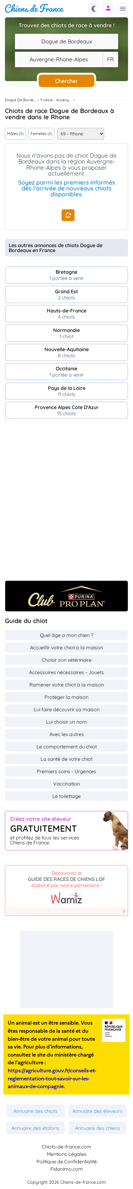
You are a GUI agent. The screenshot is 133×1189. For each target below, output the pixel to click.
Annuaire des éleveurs (97, 1111)
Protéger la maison (66, 697)
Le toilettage (66, 796)
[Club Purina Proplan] (66, 596)
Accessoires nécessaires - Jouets (66, 672)
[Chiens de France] (34, 8)
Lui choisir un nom (66, 722)
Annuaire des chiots (35, 1111)
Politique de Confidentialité (66, 1161)
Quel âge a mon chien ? (66, 635)
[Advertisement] (66, 502)
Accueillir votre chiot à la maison (66, 647)
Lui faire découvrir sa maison (67, 709)
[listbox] (110, 59)
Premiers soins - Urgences (66, 771)
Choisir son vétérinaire (67, 660)
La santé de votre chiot (66, 759)
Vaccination (66, 784)
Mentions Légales (67, 1154)
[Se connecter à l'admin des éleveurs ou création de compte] (108, 8)
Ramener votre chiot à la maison (66, 685)
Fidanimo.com (66, 1169)
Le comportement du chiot (66, 746)
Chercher (66, 80)
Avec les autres (66, 734)
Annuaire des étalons (35, 1128)
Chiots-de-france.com (66, 1146)
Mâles (15, 133)
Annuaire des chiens (97, 1128)
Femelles (41, 133)
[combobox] (66, 41)
